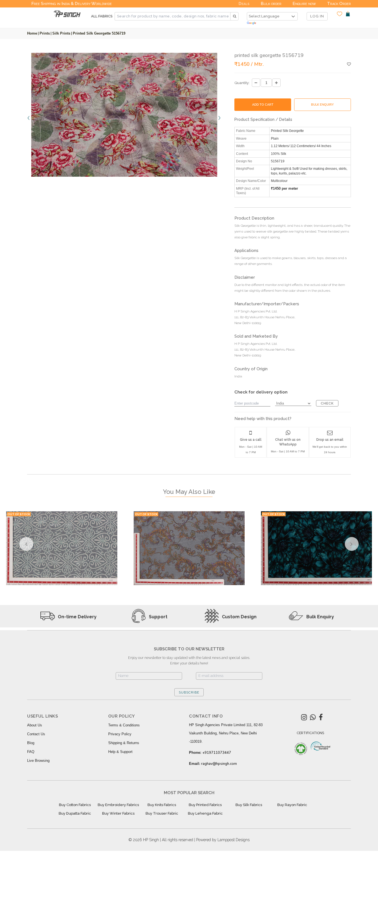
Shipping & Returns (123, 743)
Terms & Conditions (124, 725)
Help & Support (120, 752)
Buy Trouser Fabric (162, 813)
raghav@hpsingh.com (219, 763)
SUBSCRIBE (189, 692)
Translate (272, 23)
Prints (45, 33)
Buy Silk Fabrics (248, 805)
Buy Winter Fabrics (118, 813)
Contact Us (36, 734)
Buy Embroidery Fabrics (118, 805)
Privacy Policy (119, 734)
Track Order (339, 3)
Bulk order (271, 3)
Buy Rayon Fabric (292, 805)
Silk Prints (61, 33)
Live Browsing (38, 760)
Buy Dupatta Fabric (75, 813)
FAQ (30, 752)
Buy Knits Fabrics (161, 805)
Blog (30, 743)
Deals (244, 3)
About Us (34, 725)
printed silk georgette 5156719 (99, 33)
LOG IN (317, 16)
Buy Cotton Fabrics (75, 805)
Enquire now (304, 3)
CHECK (327, 403)
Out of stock (18, 514)
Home (32, 33)
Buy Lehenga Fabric (205, 813)
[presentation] (28, 118)
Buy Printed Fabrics (205, 805)
